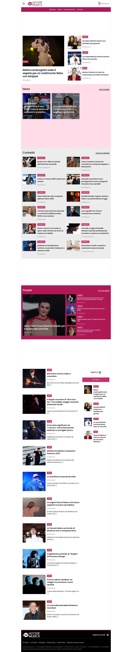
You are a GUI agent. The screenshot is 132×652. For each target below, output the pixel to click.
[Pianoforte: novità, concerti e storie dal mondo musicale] (73, 247)
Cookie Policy (61, 642)
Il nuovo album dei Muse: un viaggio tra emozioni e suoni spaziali (60, 582)
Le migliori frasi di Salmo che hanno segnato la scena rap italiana (63, 503)
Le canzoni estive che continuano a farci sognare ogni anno (64, 109)
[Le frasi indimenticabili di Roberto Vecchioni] (34, 610)
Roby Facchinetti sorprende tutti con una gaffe (90, 309)
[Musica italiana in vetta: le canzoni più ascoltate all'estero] (88, 437)
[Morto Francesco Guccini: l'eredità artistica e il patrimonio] (71, 331)
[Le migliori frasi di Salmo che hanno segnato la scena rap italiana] (34, 507)
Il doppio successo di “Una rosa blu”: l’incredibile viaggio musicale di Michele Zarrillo (62, 402)
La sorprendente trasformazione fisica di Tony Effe (99, 424)
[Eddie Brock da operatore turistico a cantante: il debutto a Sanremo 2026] (29, 248)
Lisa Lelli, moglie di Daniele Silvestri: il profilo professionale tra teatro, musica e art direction (95, 230)
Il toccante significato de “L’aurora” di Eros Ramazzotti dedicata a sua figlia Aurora (60, 427)
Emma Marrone (69, 9)
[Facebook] (107, 634)
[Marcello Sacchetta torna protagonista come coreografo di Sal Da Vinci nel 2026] (73, 181)
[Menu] (25, 3)
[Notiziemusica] (35, 3)
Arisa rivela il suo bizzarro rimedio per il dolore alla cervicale (44, 327)
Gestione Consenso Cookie (75, 642)
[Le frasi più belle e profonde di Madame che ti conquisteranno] (34, 533)
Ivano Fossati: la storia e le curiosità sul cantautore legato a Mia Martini (95, 164)
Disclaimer (42, 642)
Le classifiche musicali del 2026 (61, 476)
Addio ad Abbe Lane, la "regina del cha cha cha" (91, 320)
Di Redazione (27, 80)
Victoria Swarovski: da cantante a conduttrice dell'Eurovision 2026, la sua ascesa (50, 213)
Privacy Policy (51, 642)
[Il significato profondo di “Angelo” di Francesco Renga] (34, 558)
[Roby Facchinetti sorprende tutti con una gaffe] (71, 309)
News (84, 68)
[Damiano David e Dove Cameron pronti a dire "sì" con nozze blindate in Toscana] (71, 299)
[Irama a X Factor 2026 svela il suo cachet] (29, 180)
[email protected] (58, 647)
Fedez (60, 9)
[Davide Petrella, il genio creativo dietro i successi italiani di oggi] (73, 197)
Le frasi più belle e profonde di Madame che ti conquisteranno (61, 529)
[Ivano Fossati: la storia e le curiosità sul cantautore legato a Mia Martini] (73, 164)
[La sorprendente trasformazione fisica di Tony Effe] (74, 58)
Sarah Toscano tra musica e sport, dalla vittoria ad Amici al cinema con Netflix (50, 230)
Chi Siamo (26, 642)
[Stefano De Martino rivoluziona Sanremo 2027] (34, 455)
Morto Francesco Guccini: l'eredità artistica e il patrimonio (88, 331)
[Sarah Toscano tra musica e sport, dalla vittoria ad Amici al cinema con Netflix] (29, 230)
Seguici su (94, 372)
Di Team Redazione (43, 167)
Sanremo (52, 9)
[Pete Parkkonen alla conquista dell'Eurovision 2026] (29, 197)
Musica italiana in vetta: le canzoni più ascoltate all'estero (99, 438)
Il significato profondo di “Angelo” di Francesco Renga (62, 555)
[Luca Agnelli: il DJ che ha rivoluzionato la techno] (73, 212)
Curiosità (41, 158)
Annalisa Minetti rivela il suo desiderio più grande (99, 410)
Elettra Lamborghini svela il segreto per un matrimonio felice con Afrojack (43, 73)
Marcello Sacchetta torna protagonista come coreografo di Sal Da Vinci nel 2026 (94, 181)
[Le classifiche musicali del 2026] (34, 481)
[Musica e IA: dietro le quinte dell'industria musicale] (29, 163)
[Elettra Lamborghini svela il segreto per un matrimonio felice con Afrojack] (43, 51)
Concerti (80, 9)
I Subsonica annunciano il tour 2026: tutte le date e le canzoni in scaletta (36, 108)
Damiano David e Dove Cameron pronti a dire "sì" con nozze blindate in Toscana (90, 298)
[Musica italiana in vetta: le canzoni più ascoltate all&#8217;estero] (74, 74)
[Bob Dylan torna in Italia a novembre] (34, 378)
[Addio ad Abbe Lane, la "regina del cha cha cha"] (71, 320)
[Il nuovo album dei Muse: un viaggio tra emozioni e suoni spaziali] (34, 584)
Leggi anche (95, 379)
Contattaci (34, 642)
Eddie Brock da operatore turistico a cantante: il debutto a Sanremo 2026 (50, 248)
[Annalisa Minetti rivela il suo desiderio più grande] (74, 42)
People (25, 61)
